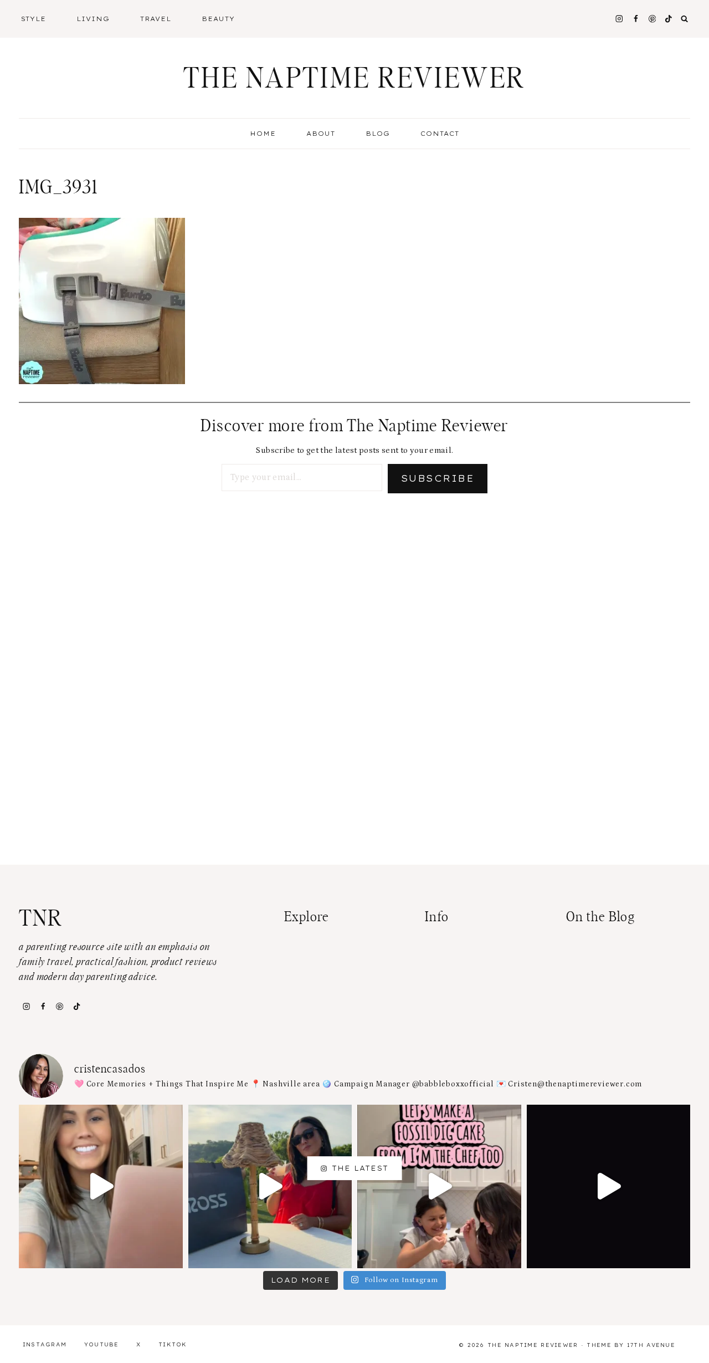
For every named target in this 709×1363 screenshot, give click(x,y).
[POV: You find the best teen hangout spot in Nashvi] (609, 1187)
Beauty (218, 19)
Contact (439, 133)
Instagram (45, 1344)
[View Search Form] (684, 18)
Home (263, 133)
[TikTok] (76, 1006)
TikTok (172, 1344)
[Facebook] (635, 18)
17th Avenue (651, 1345)
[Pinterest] (652, 18)
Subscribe (437, 478)
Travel (155, 19)
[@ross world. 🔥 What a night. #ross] (270, 1187)
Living (93, 19)
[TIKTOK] (668, 18)
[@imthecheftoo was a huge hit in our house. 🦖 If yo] (439, 1187)
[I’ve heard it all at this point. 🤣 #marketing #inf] (101, 1187)
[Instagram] (619, 18)
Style (34, 19)
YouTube (101, 1344)
